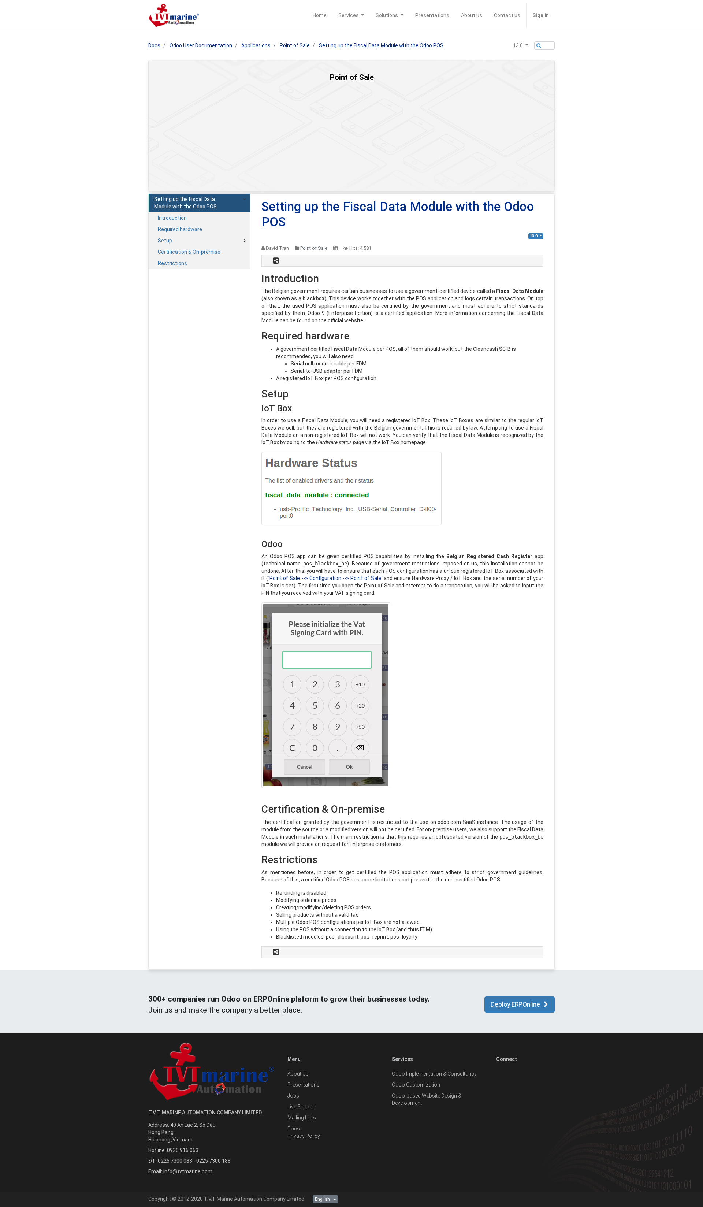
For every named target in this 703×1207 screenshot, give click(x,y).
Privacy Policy (303, 1136)
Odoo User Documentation (201, 45)
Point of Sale (295, 45)
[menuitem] (319, 15)
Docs (154, 45)
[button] (520, 45)
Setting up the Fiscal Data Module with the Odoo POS (381, 45)
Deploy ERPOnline (515, 1004)
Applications (256, 45)
